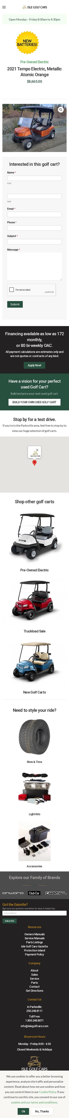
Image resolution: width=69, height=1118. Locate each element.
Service (34, 978)
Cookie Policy (47, 1092)
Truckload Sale (34, 631)
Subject (12, 236)
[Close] (37, 450)
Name (11, 172)
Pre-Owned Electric (34, 62)
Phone (12, 222)
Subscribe (9, 921)
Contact (34, 986)
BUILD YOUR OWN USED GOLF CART (34, 402)
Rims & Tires (34, 762)
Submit (15, 304)
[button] (4, 7)
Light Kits (34, 814)
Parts (34, 982)
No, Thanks (42, 1111)
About (34, 970)
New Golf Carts (34, 692)
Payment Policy (34, 954)
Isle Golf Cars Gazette (34, 946)
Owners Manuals (34, 934)
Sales (34, 974)
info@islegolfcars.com (34, 1026)
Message (13, 249)
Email (11, 208)
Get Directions (34, 990)
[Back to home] (34, 7)
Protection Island (34, 950)
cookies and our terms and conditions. (34, 1102)
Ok (23, 1111)
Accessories (34, 866)
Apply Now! (34, 365)
